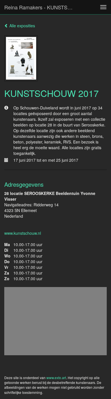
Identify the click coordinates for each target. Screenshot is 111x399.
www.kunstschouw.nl (22, 233)
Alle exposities (21, 25)
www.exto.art (56, 377)
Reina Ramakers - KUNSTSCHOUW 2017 (42, 7)
